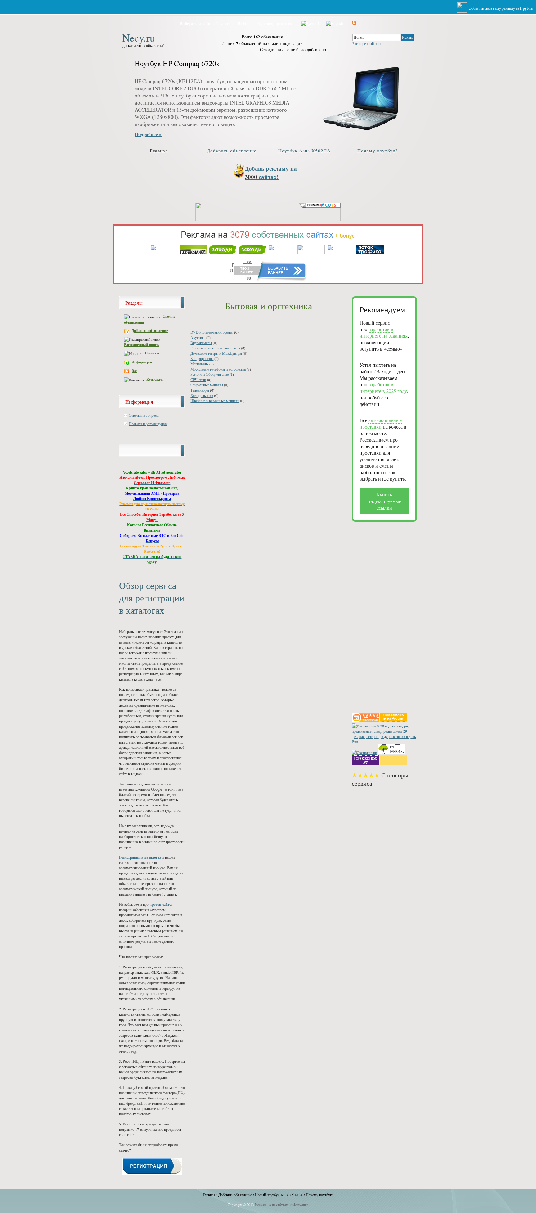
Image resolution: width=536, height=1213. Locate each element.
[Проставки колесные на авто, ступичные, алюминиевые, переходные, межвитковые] (393, 720)
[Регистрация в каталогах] (152, 1173)
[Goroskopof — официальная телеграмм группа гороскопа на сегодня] (365, 763)
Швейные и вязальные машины (214, 400)
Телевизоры (199, 390)
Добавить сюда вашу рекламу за (501, 8)
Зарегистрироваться (275, 23)
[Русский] (310, 22)
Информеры (142, 362)
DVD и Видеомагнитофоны (211, 332)
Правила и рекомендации (148, 423)
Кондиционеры (201, 358)
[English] (334, 22)
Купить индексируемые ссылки (384, 501)
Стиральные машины (206, 384)
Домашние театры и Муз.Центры (216, 353)
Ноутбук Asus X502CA (304, 150)
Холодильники (201, 395)
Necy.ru (138, 36)
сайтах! (271, 172)
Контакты (154, 379)
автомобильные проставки (381, 423)
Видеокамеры (201, 342)
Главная (159, 150)
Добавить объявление (232, 150)
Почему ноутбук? (377, 150)
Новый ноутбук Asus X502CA (279, 1194)
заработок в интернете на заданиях (384, 332)
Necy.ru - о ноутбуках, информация (281, 1204)
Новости (152, 353)
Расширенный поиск (368, 43)
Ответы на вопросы (144, 415)
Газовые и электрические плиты (215, 347)
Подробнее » (148, 134)
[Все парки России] (391, 752)
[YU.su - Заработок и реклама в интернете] (393, 763)
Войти (243, 23)
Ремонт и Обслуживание (209, 374)
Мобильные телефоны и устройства (218, 368)
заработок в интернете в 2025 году (383, 387)
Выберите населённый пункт (204, 23)
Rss (134, 370)
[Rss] (354, 22)
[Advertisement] (376, 615)
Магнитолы (199, 363)
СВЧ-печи (198, 379)
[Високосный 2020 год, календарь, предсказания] (384, 741)
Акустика (197, 337)
